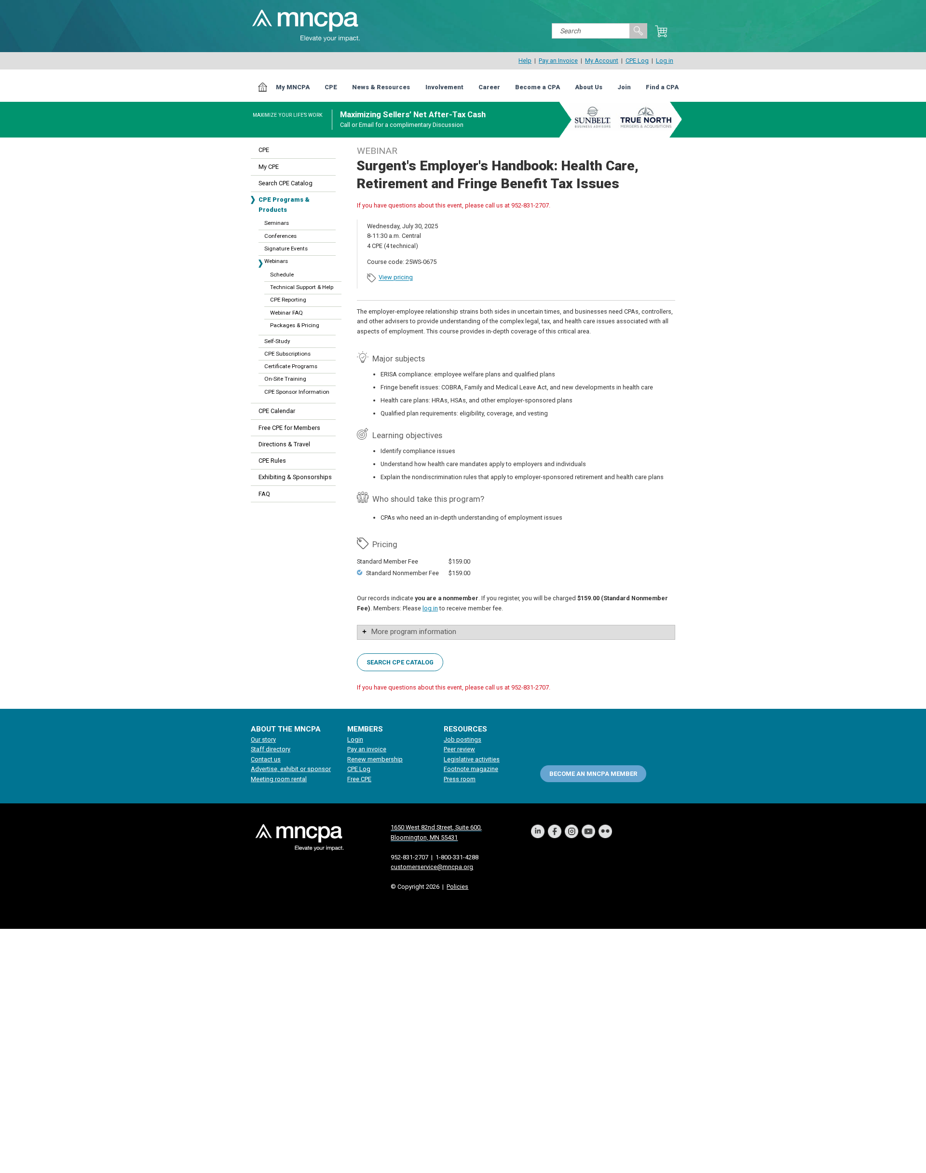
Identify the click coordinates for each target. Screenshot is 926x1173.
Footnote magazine (471, 769)
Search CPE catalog (400, 661)
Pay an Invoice (558, 60)
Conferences (280, 236)
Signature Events (286, 248)
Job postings (462, 739)
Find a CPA (662, 87)
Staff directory (270, 749)
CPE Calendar (277, 410)
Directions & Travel (284, 444)
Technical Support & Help (301, 287)
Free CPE (359, 779)
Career (489, 87)
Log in (664, 60)
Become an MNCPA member (593, 773)
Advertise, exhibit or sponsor (291, 769)
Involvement (444, 87)
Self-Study (277, 341)
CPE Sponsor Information (296, 391)
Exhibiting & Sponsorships (295, 477)
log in (430, 608)
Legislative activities (472, 759)
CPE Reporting (288, 299)
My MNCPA (293, 87)
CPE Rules (272, 460)
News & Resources (381, 87)
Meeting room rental (279, 779)
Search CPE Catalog (286, 183)
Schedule (282, 274)
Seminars (276, 223)
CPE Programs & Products (284, 204)
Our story (263, 739)
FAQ (264, 493)
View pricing (396, 277)
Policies (457, 886)
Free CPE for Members (289, 427)
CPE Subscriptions (287, 353)
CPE (331, 87)
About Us (588, 87)
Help (524, 60)
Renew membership (375, 759)
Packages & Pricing (294, 325)
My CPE (269, 166)
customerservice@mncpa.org (432, 866)
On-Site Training (285, 378)
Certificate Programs (290, 366)
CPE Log (637, 60)
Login (355, 739)
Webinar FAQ (286, 312)
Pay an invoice (366, 749)
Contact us (266, 759)
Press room (460, 779)
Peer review (459, 749)
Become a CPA (537, 87)
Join (624, 87)
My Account (601, 60)
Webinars (276, 261)
